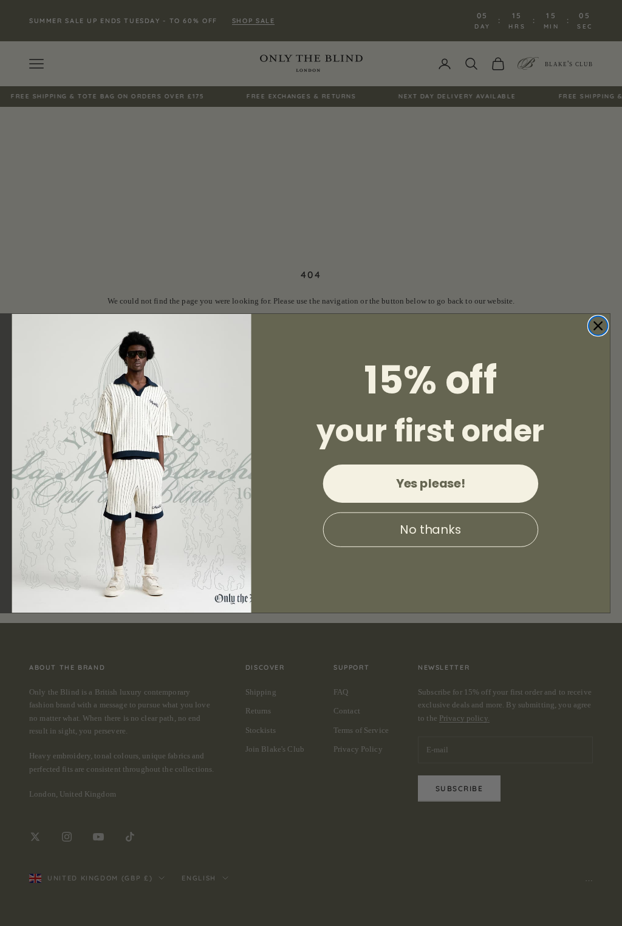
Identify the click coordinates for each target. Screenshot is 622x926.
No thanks (430, 529)
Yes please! (430, 483)
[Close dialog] (598, 325)
